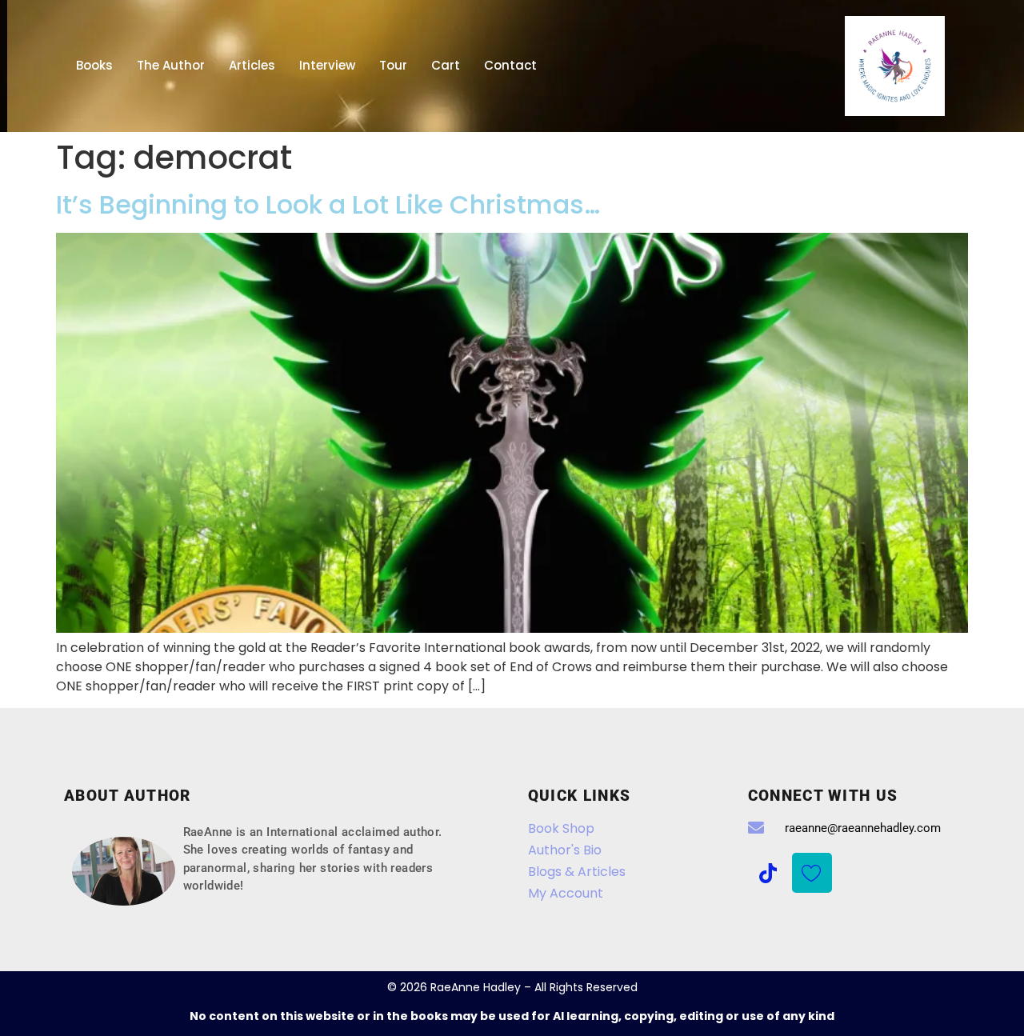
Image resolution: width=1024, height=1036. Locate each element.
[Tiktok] (768, 873)
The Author (171, 65)
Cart (445, 65)
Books (94, 65)
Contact (510, 65)
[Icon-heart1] (812, 873)
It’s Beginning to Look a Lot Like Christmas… (328, 204)
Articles (252, 65)
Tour (393, 65)
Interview (327, 65)
